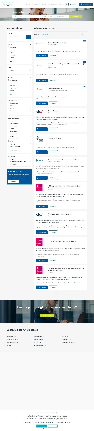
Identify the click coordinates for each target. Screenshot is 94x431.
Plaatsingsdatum (45, 34)
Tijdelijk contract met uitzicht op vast (18, 161)
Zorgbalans (50, 189)
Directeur (12, 136)
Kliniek (11, 83)
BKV (49, 112)
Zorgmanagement (61, 16)
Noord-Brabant (13, 55)
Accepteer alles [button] (41, 426)
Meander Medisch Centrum (54, 161)
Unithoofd (12, 141)
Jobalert (74, 4)
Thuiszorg (12, 90)
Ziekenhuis (12, 85)
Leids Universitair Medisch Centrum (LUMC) (57, 90)
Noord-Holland (13, 47)
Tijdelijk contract (13, 159)
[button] (47, 428)
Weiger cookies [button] (52, 426)
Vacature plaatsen (87, 4)
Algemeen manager (14, 138)
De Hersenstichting (52, 67)
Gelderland (12, 57)
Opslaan (14, 181)
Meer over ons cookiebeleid (54, 420)
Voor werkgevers (52, 4)
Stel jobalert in (48, 315)
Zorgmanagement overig (15, 146)
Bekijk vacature (42, 56)
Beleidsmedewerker (14, 126)
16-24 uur (12, 105)
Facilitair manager (13, 131)
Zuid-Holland (12, 50)
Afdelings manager (14, 133)
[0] (66, 4)
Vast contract (13, 164)
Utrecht (11, 52)
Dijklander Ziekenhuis (52, 44)
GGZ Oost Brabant (52, 140)
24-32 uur (12, 108)
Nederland (12, 70)
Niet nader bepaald (14, 80)
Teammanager (13, 121)
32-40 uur (12, 110)
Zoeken (28, 37)
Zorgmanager (13, 144)
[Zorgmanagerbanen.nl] (7, 4)
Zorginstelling (13, 88)
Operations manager (14, 123)
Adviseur (12, 128)
